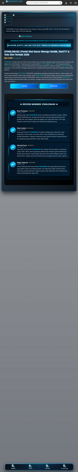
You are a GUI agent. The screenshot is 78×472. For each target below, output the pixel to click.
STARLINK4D (8, 62)
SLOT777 (52, 64)
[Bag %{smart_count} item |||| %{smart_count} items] (75, 3)
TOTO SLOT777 (66, 77)
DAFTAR (53, 86)
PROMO (13, 468)
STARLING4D (39, 75)
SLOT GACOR (65, 66)
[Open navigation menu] (3, 3)
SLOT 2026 (21, 73)
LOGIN (24, 86)
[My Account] (66, 3)
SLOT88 (43, 64)
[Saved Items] (70, 3)
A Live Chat (64, 468)
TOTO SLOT (7, 66)
